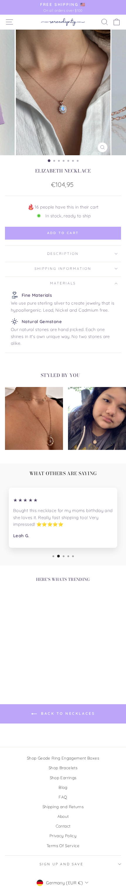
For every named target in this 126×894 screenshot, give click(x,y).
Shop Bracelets (63, 767)
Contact (63, 825)
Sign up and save (62, 864)
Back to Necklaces (67, 713)
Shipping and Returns (63, 806)
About (63, 816)
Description (63, 253)
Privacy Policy (63, 835)
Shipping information (63, 268)
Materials (63, 283)
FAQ (63, 796)
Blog (63, 787)
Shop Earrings (63, 777)
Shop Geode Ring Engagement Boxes (63, 757)
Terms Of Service (63, 845)
